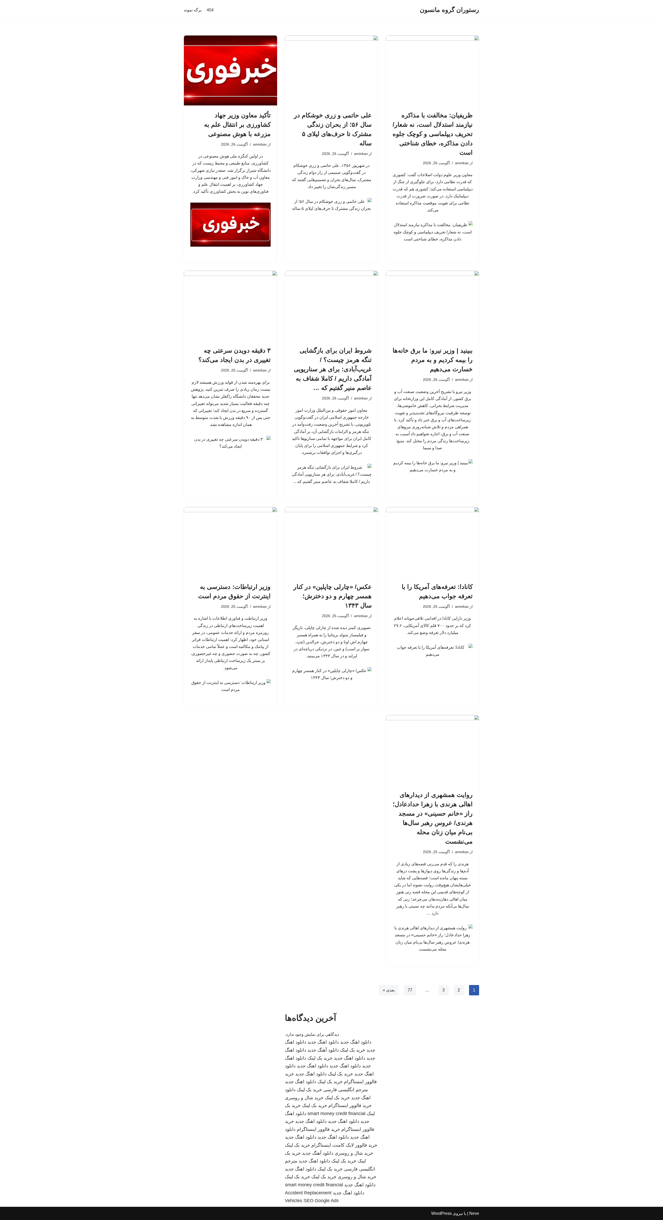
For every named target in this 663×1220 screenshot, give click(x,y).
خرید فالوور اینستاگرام (350, 1105)
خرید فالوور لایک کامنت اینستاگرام (344, 1145)
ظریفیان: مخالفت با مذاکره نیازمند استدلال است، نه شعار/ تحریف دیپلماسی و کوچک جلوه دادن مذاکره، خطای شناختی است (433, 134)
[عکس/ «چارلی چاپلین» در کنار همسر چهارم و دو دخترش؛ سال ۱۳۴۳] (331, 542)
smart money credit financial (336, 1113)
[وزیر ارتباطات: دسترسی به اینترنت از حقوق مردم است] (230, 542)
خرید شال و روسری (304, 1097)
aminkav (462, 163)
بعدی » (389, 990)
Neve (474, 1213)
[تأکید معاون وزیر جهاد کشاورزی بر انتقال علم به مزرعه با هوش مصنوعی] (230, 70)
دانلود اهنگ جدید (355, 1042)
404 (210, 10)
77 (410, 990)
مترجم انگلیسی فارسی (345, 1089)
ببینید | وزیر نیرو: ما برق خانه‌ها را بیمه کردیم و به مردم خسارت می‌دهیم (433, 360)
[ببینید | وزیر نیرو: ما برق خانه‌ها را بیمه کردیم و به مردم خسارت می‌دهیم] (432, 306)
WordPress (441, 1213)
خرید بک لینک (352, 1050)
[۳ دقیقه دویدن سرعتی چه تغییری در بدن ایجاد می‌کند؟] (230, 306)
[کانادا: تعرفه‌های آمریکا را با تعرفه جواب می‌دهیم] (432, 542)
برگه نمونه (192, 10)
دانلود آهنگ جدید (323, 1050)
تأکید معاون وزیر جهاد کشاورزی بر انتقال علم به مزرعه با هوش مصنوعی (237, 124)
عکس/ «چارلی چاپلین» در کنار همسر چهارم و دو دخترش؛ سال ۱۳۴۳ (332, 596)
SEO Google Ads (321, 1200)
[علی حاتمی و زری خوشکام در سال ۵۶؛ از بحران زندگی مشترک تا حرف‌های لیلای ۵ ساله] (331, 70)
